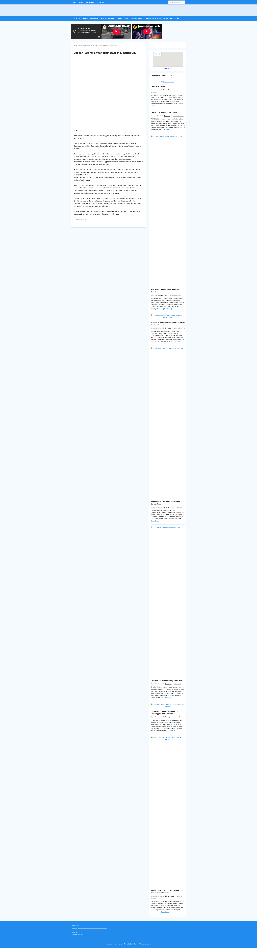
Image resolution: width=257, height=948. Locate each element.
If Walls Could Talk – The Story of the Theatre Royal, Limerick (165, 891)
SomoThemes (134, 944)
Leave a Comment (178, 116)
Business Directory (77, 934)
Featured (79, 220)
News (84, 220)
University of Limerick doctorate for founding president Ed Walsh (164, 712)
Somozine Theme (123, 944)
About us (74, 932)
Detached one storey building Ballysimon (166, 680)
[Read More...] (167, 130)
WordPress (142, 944)
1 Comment (177, 684)
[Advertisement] (108, 66)
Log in (149, 944)
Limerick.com (88, 10)
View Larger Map (168, 68)
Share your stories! (158, 87)
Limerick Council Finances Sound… (164, 112)
